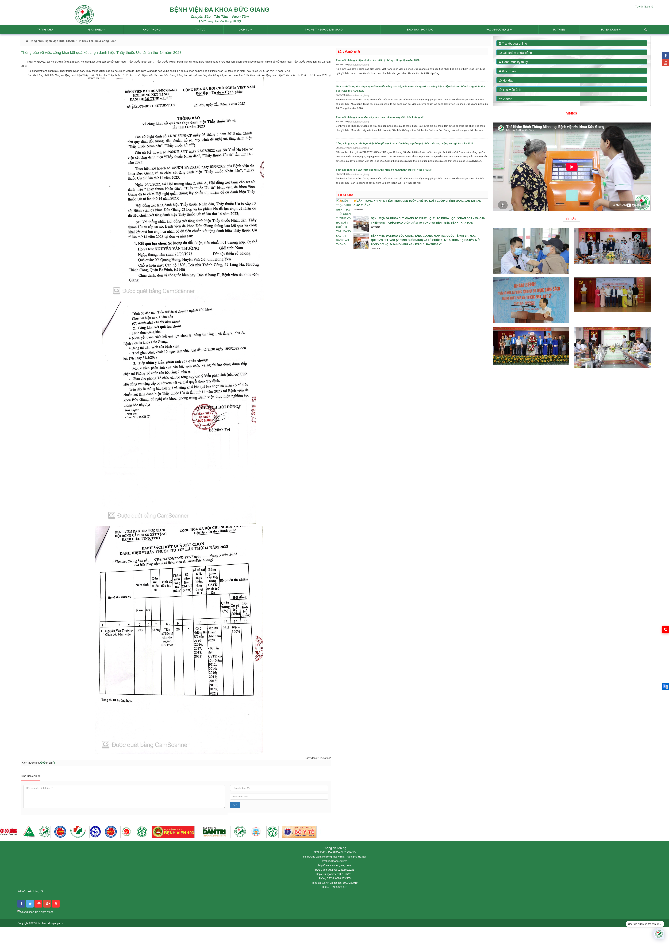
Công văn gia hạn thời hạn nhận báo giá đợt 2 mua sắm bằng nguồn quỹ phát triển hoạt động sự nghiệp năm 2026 (404, 143)
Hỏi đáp (507, 80)
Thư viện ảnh (511, 89)
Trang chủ (45, 29)
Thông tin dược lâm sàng (324, 29)
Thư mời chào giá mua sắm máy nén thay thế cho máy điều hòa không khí (380, 117)
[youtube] (665, 62)
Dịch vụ (244, 29)
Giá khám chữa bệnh (517, 53)
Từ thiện (559, 29)
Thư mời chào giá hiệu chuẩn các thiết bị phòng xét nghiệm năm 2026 (378, 60)
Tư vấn (639, 6)
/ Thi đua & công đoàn (101, 41)
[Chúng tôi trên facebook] (665, 55)
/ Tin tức (81, 41)
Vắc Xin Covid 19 (497, 29)
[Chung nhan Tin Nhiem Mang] (35, 911)
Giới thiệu (95, 29)
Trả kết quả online (514, 43)
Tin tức (200, 29)
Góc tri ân (508, 71)
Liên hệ (649, 6)
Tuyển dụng (609, 29)
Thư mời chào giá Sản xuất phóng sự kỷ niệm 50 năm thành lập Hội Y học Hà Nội (384, 169)
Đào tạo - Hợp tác (420, 29)
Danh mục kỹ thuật (514, 62)
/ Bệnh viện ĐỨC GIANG (59, 41)
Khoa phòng (152, 29)
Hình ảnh (572, 218)
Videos (507, 99)
